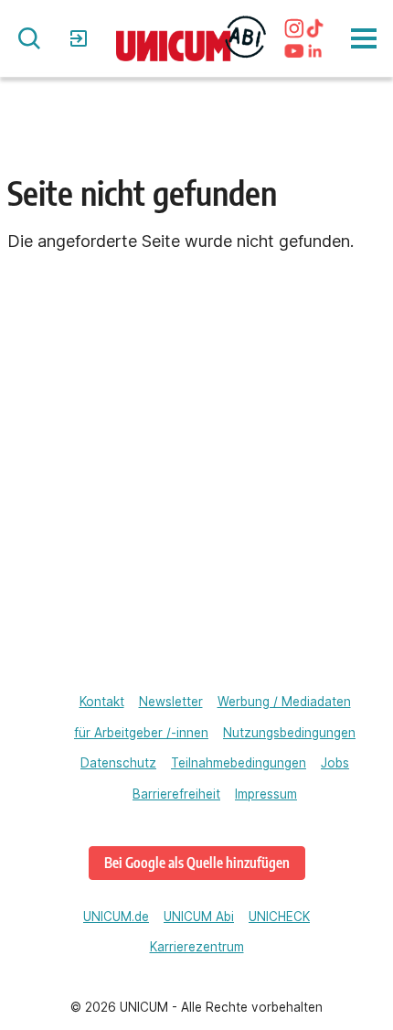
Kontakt (102, 701)
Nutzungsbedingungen (289, 732)
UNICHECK (279, 916)
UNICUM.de (116, 916)
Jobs (335, 763)
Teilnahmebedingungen (238, 763)
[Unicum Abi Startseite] (191, 38)
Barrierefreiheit (176, 794)
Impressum (266, 794)
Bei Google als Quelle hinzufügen (197, 862)
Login (81, 38)
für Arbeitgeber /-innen (141, 732)
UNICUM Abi (199, 916)
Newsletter (171, 701)
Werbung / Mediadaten (284, 701)
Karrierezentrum (197, 946)
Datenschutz (118, 763)
